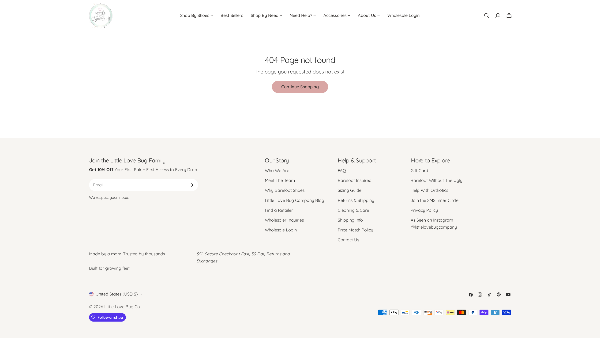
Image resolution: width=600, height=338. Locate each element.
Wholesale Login (281, 230)
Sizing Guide (349, 190)
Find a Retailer (279, 210)
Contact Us (348, 239)
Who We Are (277, 170)
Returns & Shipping (356, 200)
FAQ (342, 170)
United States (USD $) (117, 294)
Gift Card (419, 170)
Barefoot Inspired (354, 180)
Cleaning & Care (353, 210)
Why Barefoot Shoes (284, 190)
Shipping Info (350, 220)
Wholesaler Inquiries (284, 220)
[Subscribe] (192, 185)
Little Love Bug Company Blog (294, 200)
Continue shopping (300, 86)
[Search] (486, 15)
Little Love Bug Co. (122, 306)
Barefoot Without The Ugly (436, 180)
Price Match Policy (355, 230)
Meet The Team (280, 180)
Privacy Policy (424, 210)
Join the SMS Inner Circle (434, 200)
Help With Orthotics (429, 190)
